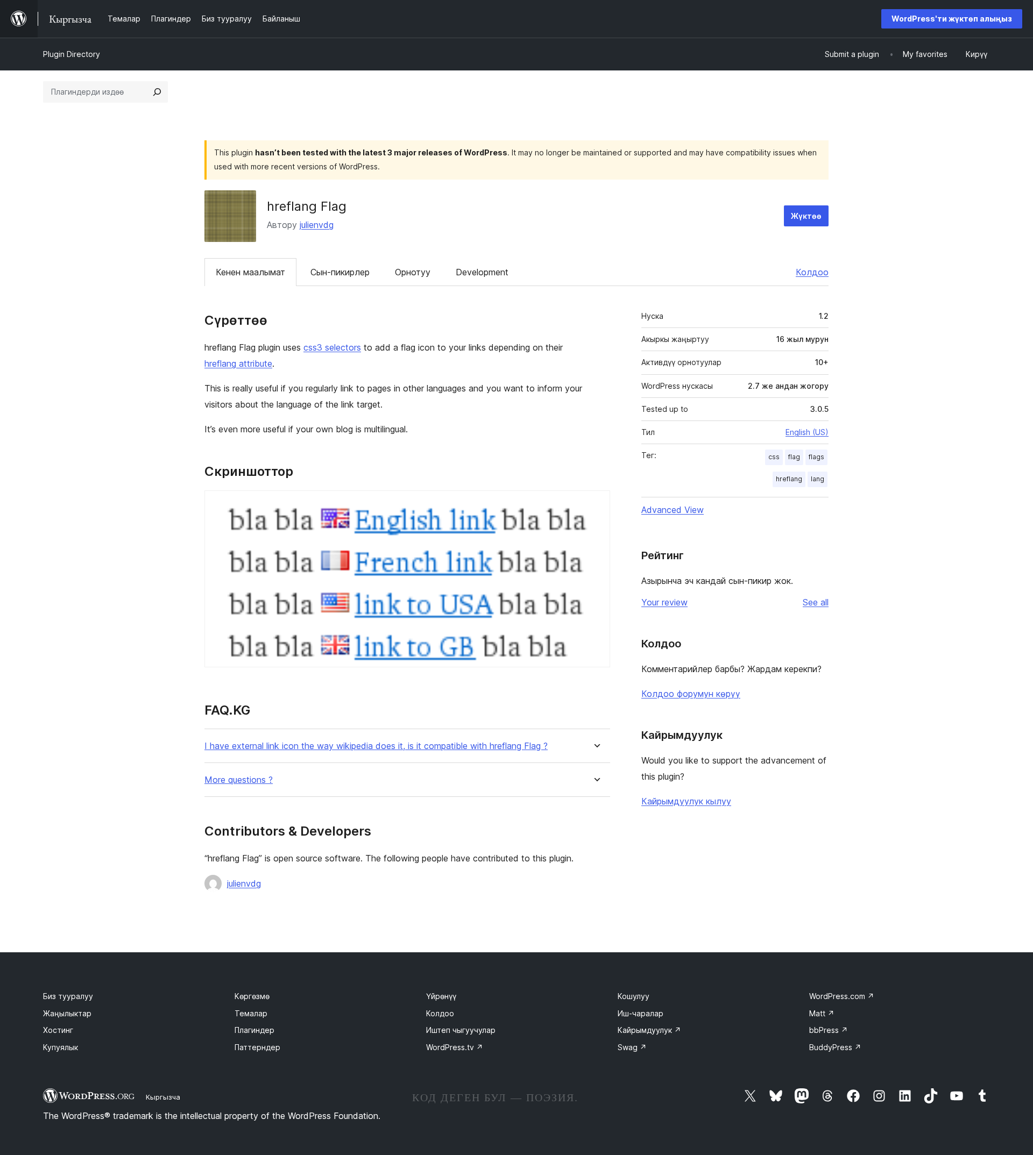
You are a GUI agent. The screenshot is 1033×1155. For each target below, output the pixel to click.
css (774, 457)
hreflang (789, 479)
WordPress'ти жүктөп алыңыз (952, 18)
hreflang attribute (238, 363)
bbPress (828, 1030)
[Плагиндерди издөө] (157, 92)
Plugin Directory (71, 54)
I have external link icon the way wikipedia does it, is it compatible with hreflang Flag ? (376, 746)
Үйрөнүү (441, 996)
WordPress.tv (454, 1047)
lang (817, 479)
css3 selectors (332, 347)
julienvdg (317, 224)
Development (482, 272)
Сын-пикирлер (340, 272)
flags (816, 457)
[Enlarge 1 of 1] (595, 505)
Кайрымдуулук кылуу (686, 801)
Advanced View (672, 509)
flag (794, 457)
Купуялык (60, 1047)
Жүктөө (806, 215)
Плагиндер (254, 1030)
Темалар (251, 1013)
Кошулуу (633, 996)
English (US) (807, 432)
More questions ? (238, 780)
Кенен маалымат (250, 272)
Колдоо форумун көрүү (690, 693)
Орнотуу (412, 272)
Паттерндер (257, 1047)
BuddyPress (835, 1047)
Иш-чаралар (640, 1013)
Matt (821, 1013)
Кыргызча (163, 1097)
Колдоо (812, 272)
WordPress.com (841, 996)
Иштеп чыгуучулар (461, 1030)
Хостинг (58, 1030)
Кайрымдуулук (649, 1030)
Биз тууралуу (68, 996)
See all (816, 602)
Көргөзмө (252, 996)
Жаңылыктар (67, 1013)
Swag (632, 1047)
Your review (664, 602)
